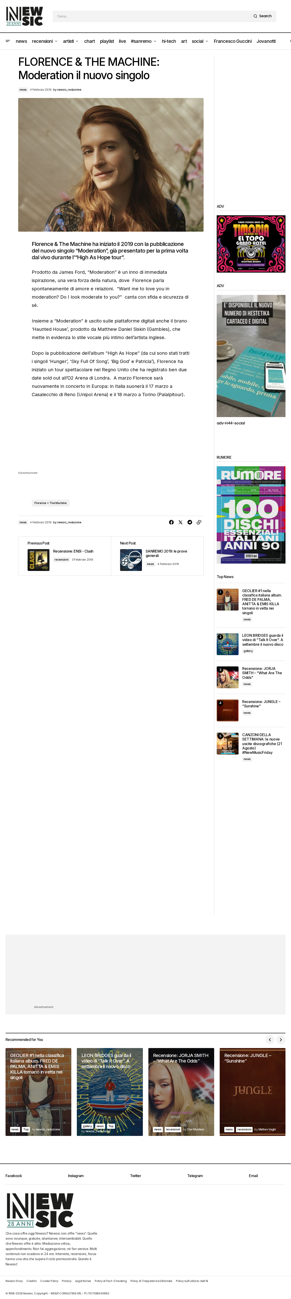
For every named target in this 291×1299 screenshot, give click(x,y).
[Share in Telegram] (189, 522)
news (23, 89)
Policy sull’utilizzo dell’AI (192, 1281)
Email (253, 1175)
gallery (248, 651)
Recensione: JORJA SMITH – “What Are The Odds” (262, 673)
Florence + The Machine (51, 503)
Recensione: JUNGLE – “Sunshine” (261, 704)
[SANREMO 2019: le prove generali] (157, 556)
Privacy (66, 1281)
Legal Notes (83, 1281)
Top (26, 1129)
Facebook (14, 1175)
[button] (7, 41)
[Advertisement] (111, 438)
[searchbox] (152, 16)
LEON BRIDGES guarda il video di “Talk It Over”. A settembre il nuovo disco (262, 639)
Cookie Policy (49, 1281)
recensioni (62, 559)
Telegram (195, 1175)
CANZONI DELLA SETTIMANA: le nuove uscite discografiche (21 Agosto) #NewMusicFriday (262, 744)
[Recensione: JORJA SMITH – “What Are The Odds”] (228, 677)
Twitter (135, 1175)
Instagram (76, 1175)
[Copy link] (199, 522)
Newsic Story (14, 1281)
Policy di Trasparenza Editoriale (151, 1281)
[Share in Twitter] (180, 522)
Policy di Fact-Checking (111, 1281)
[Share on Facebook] (171, 522)
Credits (31, 1281)
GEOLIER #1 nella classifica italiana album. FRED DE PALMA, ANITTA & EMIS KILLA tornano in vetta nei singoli (262, 602)
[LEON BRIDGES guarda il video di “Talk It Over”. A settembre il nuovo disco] (228, 644)
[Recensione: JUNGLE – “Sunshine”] (228, 710)
